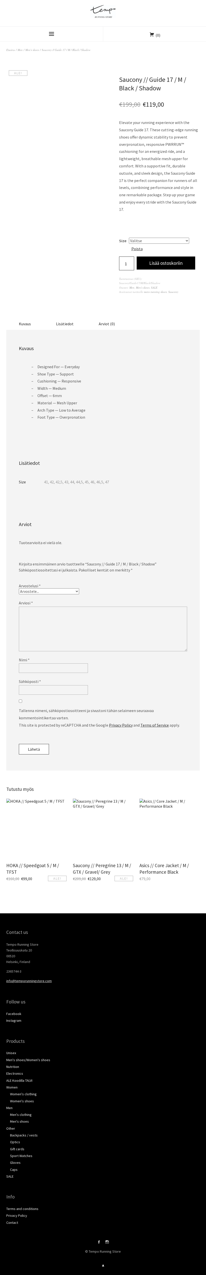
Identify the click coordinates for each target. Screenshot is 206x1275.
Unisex (11, 1053)
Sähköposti (30, 681)
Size (122, 240)
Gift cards (17, 1149)
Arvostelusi (30, 585)
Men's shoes (32, 50)
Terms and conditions (22, 1208)
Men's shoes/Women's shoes (28, 1060)
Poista (137, 248)
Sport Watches (21, 1156)
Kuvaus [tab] (25, 323)
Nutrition (12, 1066)
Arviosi (26, 602)
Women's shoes (22, 1101)
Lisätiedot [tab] (65, 323)
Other (10, 1128)
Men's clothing (21, 1114)
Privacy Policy (121, 725)
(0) (158, 35)
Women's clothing (23, 1094)
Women (12, 1087)
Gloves (15, 1162)
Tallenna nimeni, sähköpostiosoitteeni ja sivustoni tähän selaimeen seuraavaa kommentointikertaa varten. (86, 714)
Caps (14, 1169)
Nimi (24, 659)
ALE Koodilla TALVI (19, 1080)
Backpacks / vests (24, 1135)
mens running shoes (155, 292)
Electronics (14, 1073)
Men (20, 50)
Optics (15, 1142)
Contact (12, 1222)
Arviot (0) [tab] (107, 323)
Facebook (13, 1013)
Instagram (13, 1020)
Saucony (173, 292)
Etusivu (10, 50)
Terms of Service (154, 725)
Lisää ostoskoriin (166, 263)
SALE (154, 287)
